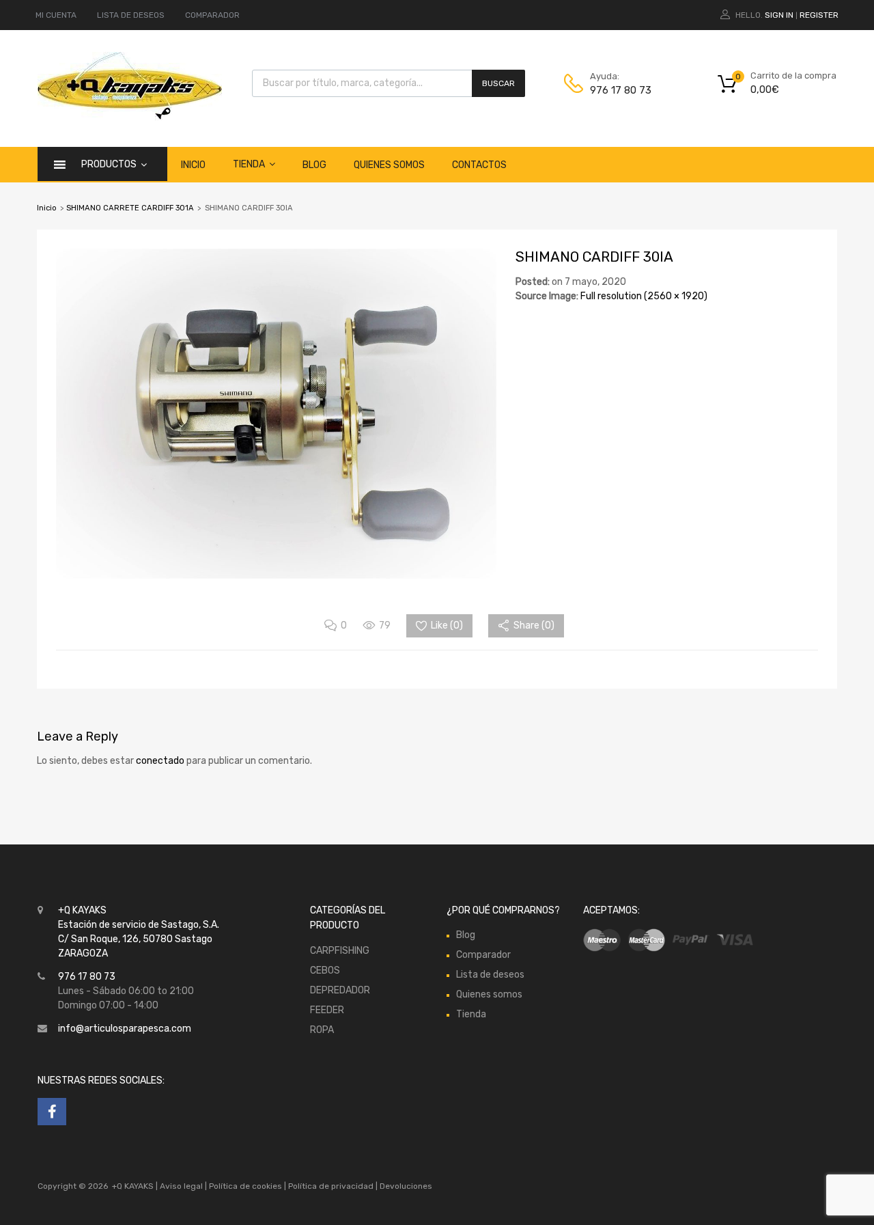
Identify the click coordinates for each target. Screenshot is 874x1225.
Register (819, 15)
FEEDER (327, 1010)
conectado (160, 761)
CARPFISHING (339, 950)
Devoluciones (405, 1186)
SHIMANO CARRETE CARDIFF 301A (130, 208)
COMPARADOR (212, 15)
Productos (109, 164)
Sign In (779, 15)
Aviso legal (181, 1186)
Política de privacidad (332, 1186)
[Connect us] (52, 1111)
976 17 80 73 (620, 90)
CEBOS (325, 970)
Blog (314, 165)
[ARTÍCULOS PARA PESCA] (130, 117)
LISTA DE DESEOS (131, 15)
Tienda (249, 164)
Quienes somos (389, 165)
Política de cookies (245, 1186)
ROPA (322, 1030)
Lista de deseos (490, 974)
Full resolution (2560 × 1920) (643, 296)
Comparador (483, 955)
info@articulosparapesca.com (124, 1028)
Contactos (479, 165)
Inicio (193, 165)
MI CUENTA (56, 15)
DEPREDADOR (340, 990)
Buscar (498, 83)
